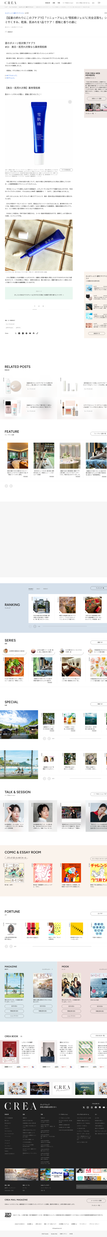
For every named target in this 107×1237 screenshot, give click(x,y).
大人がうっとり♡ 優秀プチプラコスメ (29, 1149)
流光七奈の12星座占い (100, 1123)
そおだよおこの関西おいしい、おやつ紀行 (30, 1136)
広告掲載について (63, 1224)
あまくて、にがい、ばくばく (83, 1133)
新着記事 (47, 3)
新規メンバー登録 (96, 98)
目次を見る (14, 1006)
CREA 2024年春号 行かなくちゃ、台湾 (45, 1162)
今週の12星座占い (99, 1125)
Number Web (54, 1233)
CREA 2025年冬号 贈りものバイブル (45, 1150)
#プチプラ (18, 327)
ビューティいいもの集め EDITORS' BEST (28, 1145)
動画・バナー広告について (50, 1224)
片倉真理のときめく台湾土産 (29, 1123)
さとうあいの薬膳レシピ (28, 1139)
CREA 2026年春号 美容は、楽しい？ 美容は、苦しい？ (48, 1126)
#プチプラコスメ (9, 327)
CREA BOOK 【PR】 (9, 1190)
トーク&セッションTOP (64, 1118)
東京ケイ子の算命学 (99, 1128)
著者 (24, 1190)
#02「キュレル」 (10, 78)
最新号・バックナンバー (10, 1188)
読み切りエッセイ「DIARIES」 (84, 1123)
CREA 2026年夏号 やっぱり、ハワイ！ (45, 1121)
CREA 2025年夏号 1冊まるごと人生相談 (45, 1141)
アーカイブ (7, 1143)
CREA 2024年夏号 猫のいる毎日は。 (45, 1158)
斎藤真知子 (10, 32)
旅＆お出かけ (8, 1123)
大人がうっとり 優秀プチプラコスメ (17, 13)
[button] (6, 486)
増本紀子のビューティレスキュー (30, 1154)
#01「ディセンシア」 (11, 75)
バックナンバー (46, 969)
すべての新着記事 (9, 1118)
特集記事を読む (14, 1011)
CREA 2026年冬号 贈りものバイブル (45, 1131)
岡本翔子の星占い (99, 1120)
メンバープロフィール (46, 1188)
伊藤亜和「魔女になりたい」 (83, 1120)
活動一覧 (43, 1190)
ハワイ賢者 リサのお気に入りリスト (29, 1126)
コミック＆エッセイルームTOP (84, 1118)
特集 (59, 3)
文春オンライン (63, 1233)
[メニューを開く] (99, 2)
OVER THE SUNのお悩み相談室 (66, 1130)
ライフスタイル (8, 1131)
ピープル (25, 1188)
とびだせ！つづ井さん (82, 1125)
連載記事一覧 (97, 333)
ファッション (8, 1136)
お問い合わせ (39, 1224)
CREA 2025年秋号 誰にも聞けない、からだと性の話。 (48, 1136)
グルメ (6, 1125)
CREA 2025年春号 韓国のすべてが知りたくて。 (47, 1145)
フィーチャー (8, 1146)
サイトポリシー (83, 1224)
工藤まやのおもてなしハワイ (29, 1130)
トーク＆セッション (68, 3)
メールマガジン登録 (96, 1200)
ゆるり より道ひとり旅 (82, 1142)
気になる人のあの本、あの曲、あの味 (66, 1121)
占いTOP (97, 1118)
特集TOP (43, 1118)
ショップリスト (14, 1016)
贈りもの (7, 1120)
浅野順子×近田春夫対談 (64, 1124)
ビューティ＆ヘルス (10, 324)
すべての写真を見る (66, 170)
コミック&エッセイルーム (83, 3)
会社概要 (29, 1224)
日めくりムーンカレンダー (101, 1131)
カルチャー (7, 1128)
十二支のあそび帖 (81, 1128)
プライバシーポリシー (94, 1224)
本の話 (71, 1233)
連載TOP (25, 1118)
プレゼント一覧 (89, 113)
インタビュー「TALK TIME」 (83, 1131)
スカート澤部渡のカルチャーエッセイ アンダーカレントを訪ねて (84, 1138)
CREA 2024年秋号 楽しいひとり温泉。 (45, 1154)
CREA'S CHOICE (8, 1148)
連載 (54, 3)
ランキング (7, 1140)
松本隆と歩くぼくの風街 (64, 1127)
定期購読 (73, 1224)
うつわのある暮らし (27, 1142)
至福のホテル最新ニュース (29, 1132)
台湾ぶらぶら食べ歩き (28, 1120)
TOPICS (6, 1151)
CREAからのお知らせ (9, 1153)
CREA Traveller (45, 1233)
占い (93, 3)
